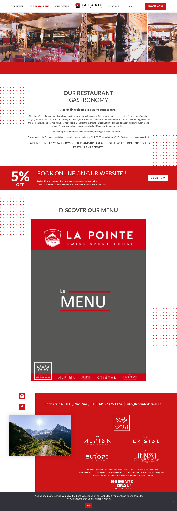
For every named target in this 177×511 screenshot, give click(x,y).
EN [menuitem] (130, 6)
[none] (132, 6)
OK (88, 505)
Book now (155, 6)
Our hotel (17, 6)
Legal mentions (100, 469)
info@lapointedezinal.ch (144, 404)
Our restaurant (39, 6)
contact (113, 6)
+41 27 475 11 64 (110, 404)
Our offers (62, 6)
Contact (89, 469)
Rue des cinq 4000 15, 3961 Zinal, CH (68, 404)
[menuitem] (132, 6)
